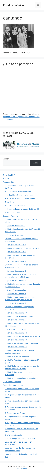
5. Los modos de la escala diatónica (19, 205)
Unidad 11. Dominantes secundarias (19, 316)
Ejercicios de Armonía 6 (16, 271)
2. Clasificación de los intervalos (18, 192)
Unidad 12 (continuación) (17, 329)
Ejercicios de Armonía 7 (16, 281)
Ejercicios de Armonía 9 (16, 303)
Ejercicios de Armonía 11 (16, 320)
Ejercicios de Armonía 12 (17, 333)
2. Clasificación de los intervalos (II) (21, 195)
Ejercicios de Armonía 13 (17, 340)
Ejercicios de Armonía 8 (16, 294)
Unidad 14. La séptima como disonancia (21, 343)
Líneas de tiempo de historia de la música (20, 438)
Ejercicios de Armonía (12, 382)
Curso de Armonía (10, 216)
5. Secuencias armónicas (15, 413)
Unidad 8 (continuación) (16, 290)
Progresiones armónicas (13, 385)
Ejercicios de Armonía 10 (17, 313)
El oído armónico (13, 5)
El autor (6, 179)
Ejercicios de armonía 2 (16, 235)
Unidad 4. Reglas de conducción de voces (22, 248)
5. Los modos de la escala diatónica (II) (23, 209)
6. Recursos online (12, 212)
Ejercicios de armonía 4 (16, 252)
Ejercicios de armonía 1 (16, 226)
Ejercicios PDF (9, 175)
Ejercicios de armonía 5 (16, 261)
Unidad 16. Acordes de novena (17, 356)
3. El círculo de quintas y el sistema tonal (21, 199)
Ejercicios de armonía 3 (16, 245)
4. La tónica (9, 202)
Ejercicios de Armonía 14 (17, 347)
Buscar (6, 159)
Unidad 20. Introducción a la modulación (21, 378)
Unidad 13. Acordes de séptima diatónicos (22, 336)
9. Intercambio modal (13, 435)
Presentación (8, 182)
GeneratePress (22, 469)
